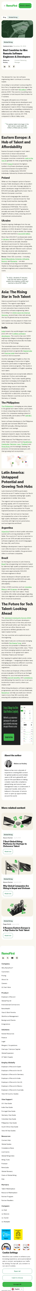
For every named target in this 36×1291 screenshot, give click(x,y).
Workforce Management (10, 1018)
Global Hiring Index (8, 1158)
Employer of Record (8, 999)
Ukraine (6, 239)
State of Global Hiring (9, 1177)
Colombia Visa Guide (9, 1121)
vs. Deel (4, 1212)
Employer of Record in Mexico (12, 1088)
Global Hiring (8, 42)
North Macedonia (8, 259)
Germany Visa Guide (9, 1117)
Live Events (5, 1154)
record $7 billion (24, 234)
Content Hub (6, 1142)
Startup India (9, 353)
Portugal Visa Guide (8, 1113)
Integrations (6, 1026)
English (17, 1289)
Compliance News (8, 1150)
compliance (28, 678)
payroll (10, 678)
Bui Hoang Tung (15, 643)
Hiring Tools (6, 1162)
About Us (5, 981)
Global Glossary (7, 1173)
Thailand (24, 444)
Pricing (4, 977)
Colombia (27, 587)
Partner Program (7, 1198)
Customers (5, 974)
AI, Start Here (6, 989)
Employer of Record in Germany (13, 1076)
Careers (4, 985)
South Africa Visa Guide (10, 1129)
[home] (11, 5)
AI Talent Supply (7, 1059)
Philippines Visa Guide (9, 1125)
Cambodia (5, 444)
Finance (4, 1039)
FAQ (3, 1181)
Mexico (4, 589)
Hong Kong (6, 447)
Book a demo (25, 6)
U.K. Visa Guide (7, 1105)
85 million (22, 90)
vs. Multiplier (6, 1224)
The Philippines (7, 406)
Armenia (18, 259)
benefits (17, 678)
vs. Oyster (5, 1220)
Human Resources (8, 1036)
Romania (14, 261)
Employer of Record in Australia (12, 1092)
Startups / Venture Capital (11, 1051)
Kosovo (4, 261)
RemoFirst (5, 693)
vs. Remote (5, 1216)
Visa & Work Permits (9, 1014)
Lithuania (25, 259)
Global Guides (6, 1146)
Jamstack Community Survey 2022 (18, 618)
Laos (18, 444)
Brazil (4, 564)
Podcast (4, 1165)
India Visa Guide (7, 1109)
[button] (4, 6)
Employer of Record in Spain (11, 1068)
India (3, 331)
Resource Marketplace (9, 1194)
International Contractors (11, 1006)
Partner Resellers (7, 1202)
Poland (10, 164)
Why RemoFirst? (7, 970)
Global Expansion (8, 1055)
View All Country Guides (10, 1096)
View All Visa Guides (9, 1132)
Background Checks (9, 1022)
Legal (3, 1043)
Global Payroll (6, 1003)
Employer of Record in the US (12, 1072)
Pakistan (13, 444)
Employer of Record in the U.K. (12, 1084)
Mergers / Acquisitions (9, 1047)
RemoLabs (5, 1169)
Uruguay (14, 589)
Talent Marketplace (8, 1191)
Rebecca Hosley (6, 61)
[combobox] (17, 1289)
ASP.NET (28, 416)
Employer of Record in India (11, 1080)
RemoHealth (6, 1010)
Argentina (5, 532)
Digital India (27, 351)
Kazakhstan (27, 442)
